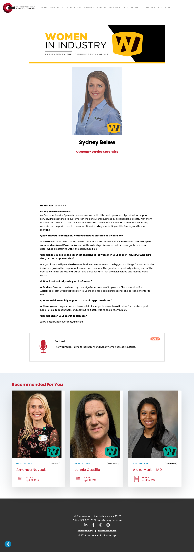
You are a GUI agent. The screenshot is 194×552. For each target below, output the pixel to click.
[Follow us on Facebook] (93, 525)
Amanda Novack (31, 469)
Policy (89, 530)
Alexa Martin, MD (147, 469)
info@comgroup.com (110, 520)
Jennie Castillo (87, 469)
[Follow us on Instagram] (101, 525)
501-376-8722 (88, 520)
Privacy (82, 530)
